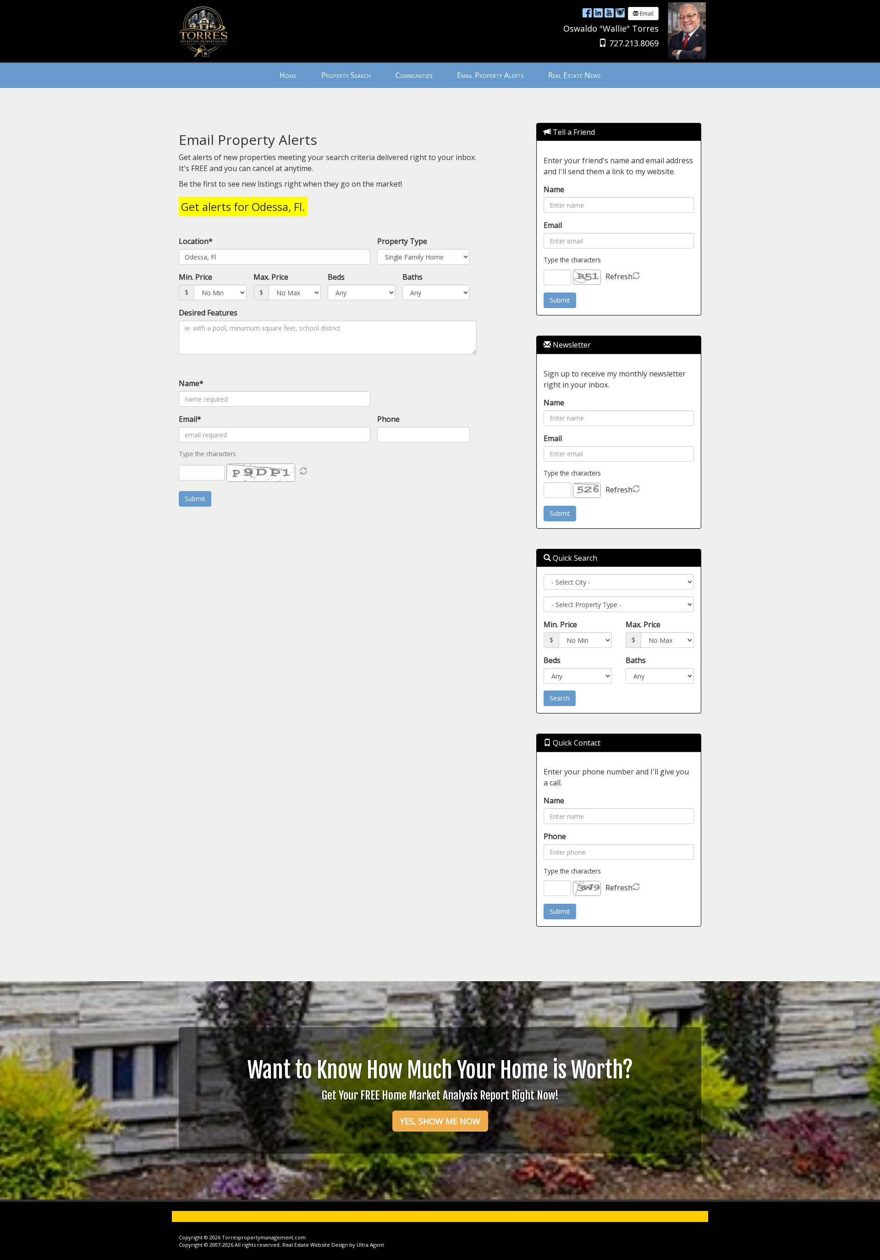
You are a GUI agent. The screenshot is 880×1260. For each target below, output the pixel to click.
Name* (191, 383)
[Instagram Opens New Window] (620, 13)
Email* (190, 419)
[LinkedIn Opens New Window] (598, 13)
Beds (336, 277)
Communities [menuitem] (414, 75)
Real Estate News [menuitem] (574, 75)
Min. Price (195, 277)
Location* (196, 241)
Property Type (402, 241)
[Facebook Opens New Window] (587, 13)
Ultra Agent (370, 1244)
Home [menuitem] (288, 75)
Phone (388, 419)
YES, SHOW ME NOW (440, 1121)
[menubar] (440, 75)
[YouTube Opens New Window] (609, 13)
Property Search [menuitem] (346, 75)
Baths (412, 277)
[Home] (203, 30)
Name (554, 189)
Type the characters (572, 259)
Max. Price (270, 277)
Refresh (618, 276)
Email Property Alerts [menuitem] (490, 75)
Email (646, 13)
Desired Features (208, 313)
